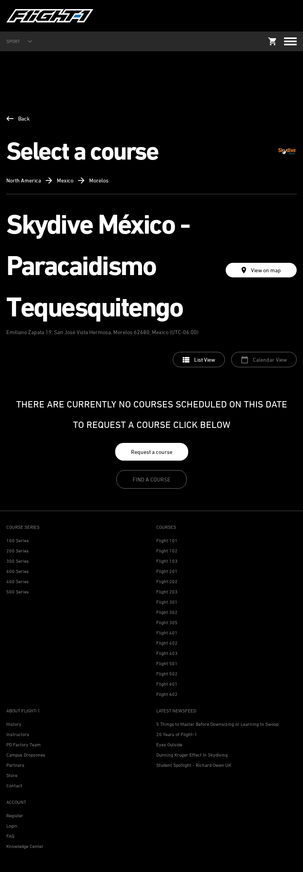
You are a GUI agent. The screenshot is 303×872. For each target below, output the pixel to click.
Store (11, 775)
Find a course (151, 479)
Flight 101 (167, 540)
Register (14, 815)
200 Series (17, 551)
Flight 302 (167, 612)
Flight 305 (167, 622)
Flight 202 (167, 581)
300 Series (17, 561)
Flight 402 (167, 643)
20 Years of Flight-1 (176, 734)
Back (24, 118)
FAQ (10, 836)
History (13, 724)
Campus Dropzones (25, 755)
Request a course (151, 451)
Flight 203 (167, 592)
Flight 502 (167, 674)
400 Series (17, 581)
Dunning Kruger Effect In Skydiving (192, 755)
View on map (266, 270)
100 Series (17, 540)
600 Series (17, 571)
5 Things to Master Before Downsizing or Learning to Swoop (217, 724)
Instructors (17, 734)
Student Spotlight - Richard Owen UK (193, 765)
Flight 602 (167, 694)
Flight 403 (167, 653)
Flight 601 (167, 684)
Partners (15, 765)
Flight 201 (167, 571)
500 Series (17, 592)
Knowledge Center (24, 846)
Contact (14, 785)
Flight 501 (167, 663)
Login (11, 826)
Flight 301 (167, 602)
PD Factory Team (23, 744)
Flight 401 (167, 633)
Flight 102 (167, 551)
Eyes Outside (169, 744)
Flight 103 (167, 561)
